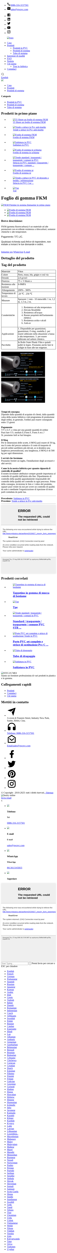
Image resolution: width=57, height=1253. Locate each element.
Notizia (10, 61)
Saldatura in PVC (21, 145)
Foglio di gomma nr (22, 173)
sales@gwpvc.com (15, 845)
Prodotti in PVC (20, 48)
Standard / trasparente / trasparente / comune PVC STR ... (29, 624)
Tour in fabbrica (20, 66)
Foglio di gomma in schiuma (26, 152)
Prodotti (10, 45)
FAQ (9, 58)
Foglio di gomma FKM (23, 137)
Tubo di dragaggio (24, 656)
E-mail (27, 252)
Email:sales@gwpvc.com (18, 745)
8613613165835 (14, 867)
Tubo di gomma (20, 53)
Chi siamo (11, 64)
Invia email (6, 798)
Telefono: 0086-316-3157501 (20, 733)
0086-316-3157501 (16, 823)
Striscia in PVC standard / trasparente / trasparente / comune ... (30, 164)
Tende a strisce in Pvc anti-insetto (28, 130)
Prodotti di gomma (21, 50)
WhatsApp (18, 252)
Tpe (15, 190)
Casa (9, 43)
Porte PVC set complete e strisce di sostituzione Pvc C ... (30, 643)
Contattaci (11, 69)
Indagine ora (7, 252)
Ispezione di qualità (16, 56)
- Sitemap (49, 792)
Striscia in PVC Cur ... (23, 183)
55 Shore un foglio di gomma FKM (29, 122)
